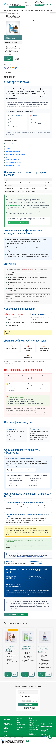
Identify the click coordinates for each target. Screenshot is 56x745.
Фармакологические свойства (13, 162)
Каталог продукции (25, 10)
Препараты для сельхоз (34, 731)
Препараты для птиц (33, 729)
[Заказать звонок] (50, 736)
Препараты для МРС (33, 727)
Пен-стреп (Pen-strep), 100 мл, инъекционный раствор (43, 649)
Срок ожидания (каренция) (13, 151)
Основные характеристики (12, 143)
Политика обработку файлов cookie (8, 734)
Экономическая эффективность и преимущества (18, 146)
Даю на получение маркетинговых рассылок (29, 708)
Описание (8, 72)
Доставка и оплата (21, 724)
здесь (9, 743)
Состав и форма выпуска (12, 159)
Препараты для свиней (34, 725)
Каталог (18, 722)
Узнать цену (9, 59)
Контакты (19, 731)
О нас (18, 720)
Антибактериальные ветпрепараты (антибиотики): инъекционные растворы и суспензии (22, 20)
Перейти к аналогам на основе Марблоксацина (30, 556)
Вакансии (18, 729)
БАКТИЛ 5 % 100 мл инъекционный (27, 647)
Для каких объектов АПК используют (15, 154)
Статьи (36, 10)
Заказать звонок (39, 4)
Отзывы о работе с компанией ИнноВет (21, 726)
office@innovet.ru (27, 5)
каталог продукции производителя (37, 605)
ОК (27, 740)
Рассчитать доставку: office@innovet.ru (18, 222)
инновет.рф (39, 563)
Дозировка (8, 148)
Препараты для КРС (33, 720)
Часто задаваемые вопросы (13, 165)
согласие (27, 707)
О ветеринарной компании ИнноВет (12, 10)
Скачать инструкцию (18, 59)
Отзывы (32, 10)
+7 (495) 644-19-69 (41, 2)
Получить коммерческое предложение (16, 6)
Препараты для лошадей (32, 723)
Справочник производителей (32, 733)
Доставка (46, 10)
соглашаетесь (3, 740)
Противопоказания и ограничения (14, 157)
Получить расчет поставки (16, 614)
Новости (41, 10)
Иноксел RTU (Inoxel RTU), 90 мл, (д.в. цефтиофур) (11, 648)
